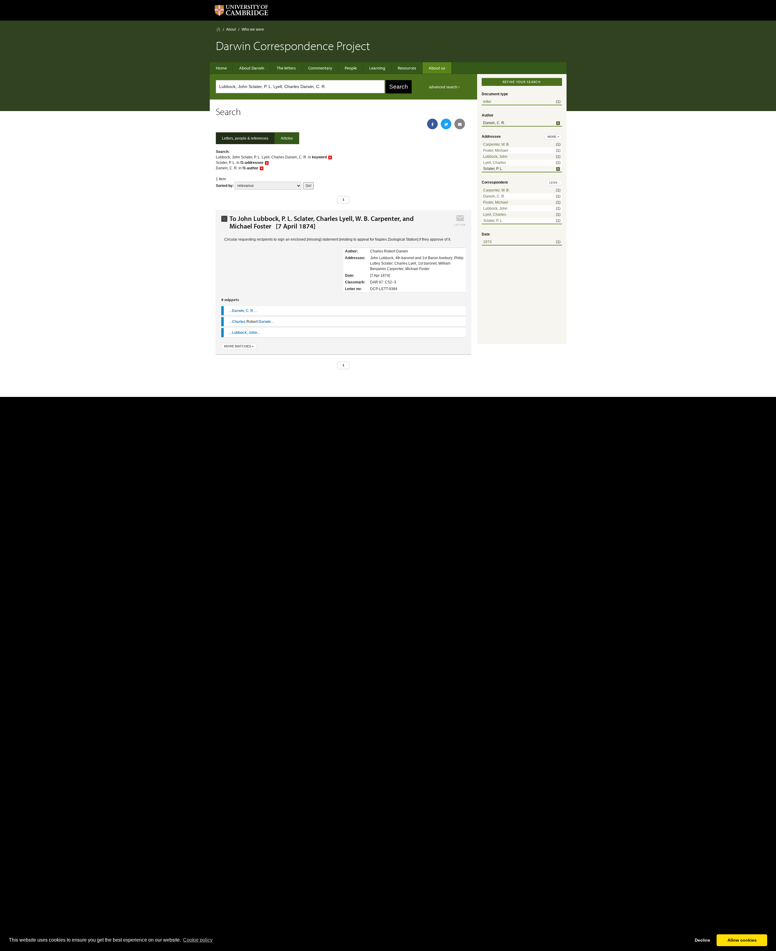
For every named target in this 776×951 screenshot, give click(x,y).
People (351, 68)
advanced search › (444, 87)
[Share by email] (459, 124)
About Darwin (251, 68)
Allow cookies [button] (742, 940)
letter (487, 102)
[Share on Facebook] (432, 124)
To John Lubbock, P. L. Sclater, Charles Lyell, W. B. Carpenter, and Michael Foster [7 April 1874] (321, 222)
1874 (487, 242)
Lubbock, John (495, 156)
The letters (286, 68)
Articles (287, 138)
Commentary (320, 68)
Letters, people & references (245, 138)
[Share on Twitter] (446, 124)
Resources (407, 68)
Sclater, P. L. (493, 220)
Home (218, 29)
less (554, 182)
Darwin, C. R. (494, 196)
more (553, 136)
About (231, 29)
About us (437, 68)
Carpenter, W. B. (496, 144)
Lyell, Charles (494, 163)
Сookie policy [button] (197, 940)
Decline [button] (702, 940)
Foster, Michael (495, 150)
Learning (377, 68)
